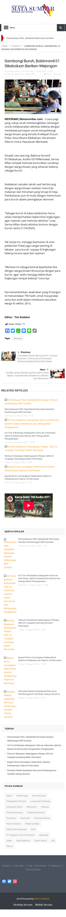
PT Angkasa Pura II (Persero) (20, 835)
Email (58, 74)
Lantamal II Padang (40, 801)
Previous (25, 352)
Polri (33, 829)
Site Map (19, 865)
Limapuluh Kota (14, 806)
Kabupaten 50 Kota (16, 801)
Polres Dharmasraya (16, 829)
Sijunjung (43, 835)
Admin (17, 71)
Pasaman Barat (42, 818)
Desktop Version (22, 904)
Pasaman (25, 818)
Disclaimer (41, 865)
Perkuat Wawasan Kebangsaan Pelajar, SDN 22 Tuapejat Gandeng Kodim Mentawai (38, 623)
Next (42, 369)
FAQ (30, 865)
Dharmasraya (39, 795)
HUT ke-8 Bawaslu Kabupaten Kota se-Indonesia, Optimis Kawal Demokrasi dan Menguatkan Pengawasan (30, 436)
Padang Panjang (14, 812)
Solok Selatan (23, 840)
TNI (53, 840)
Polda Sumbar (32, 823)
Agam (9, 795)
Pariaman (11, 818)
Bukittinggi (22, 795)
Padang (45, 806)
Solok (9, 840)
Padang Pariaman (36, 812)
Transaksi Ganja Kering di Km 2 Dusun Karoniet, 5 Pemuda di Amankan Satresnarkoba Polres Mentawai (37, 358)
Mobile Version (43, 904)
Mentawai (19, 74)
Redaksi (6, 865)
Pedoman (55, 865)
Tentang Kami (32, 869)
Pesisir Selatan (13, 823)
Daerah (10, 74)
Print (49, 74)
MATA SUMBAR (41, 898)
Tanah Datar (40, 840)
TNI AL (9, 846)
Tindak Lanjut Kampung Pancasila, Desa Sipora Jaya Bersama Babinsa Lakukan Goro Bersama (27, 375)
